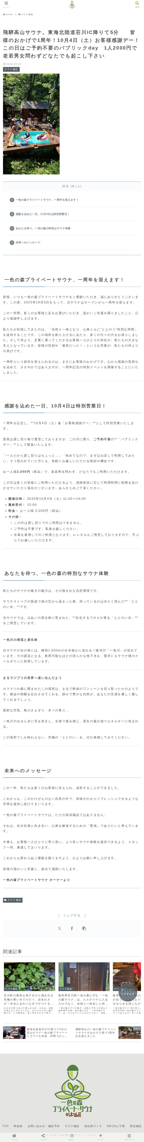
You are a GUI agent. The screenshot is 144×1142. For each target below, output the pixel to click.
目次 (65, 186)
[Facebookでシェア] (72, 928)
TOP (5, 1126)
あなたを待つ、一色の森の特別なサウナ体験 (43, 228)
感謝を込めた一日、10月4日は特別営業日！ (43, 214)
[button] (84, 928)
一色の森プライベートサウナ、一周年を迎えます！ (47, 199)
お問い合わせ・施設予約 (44, 1126)
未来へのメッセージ (28, 242)
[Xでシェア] (59, 928)
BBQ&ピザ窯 (116, 1126)
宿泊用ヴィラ (93, 1126)
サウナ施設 (14, 900)
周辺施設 (136, 1126)
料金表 (18, 1126)
